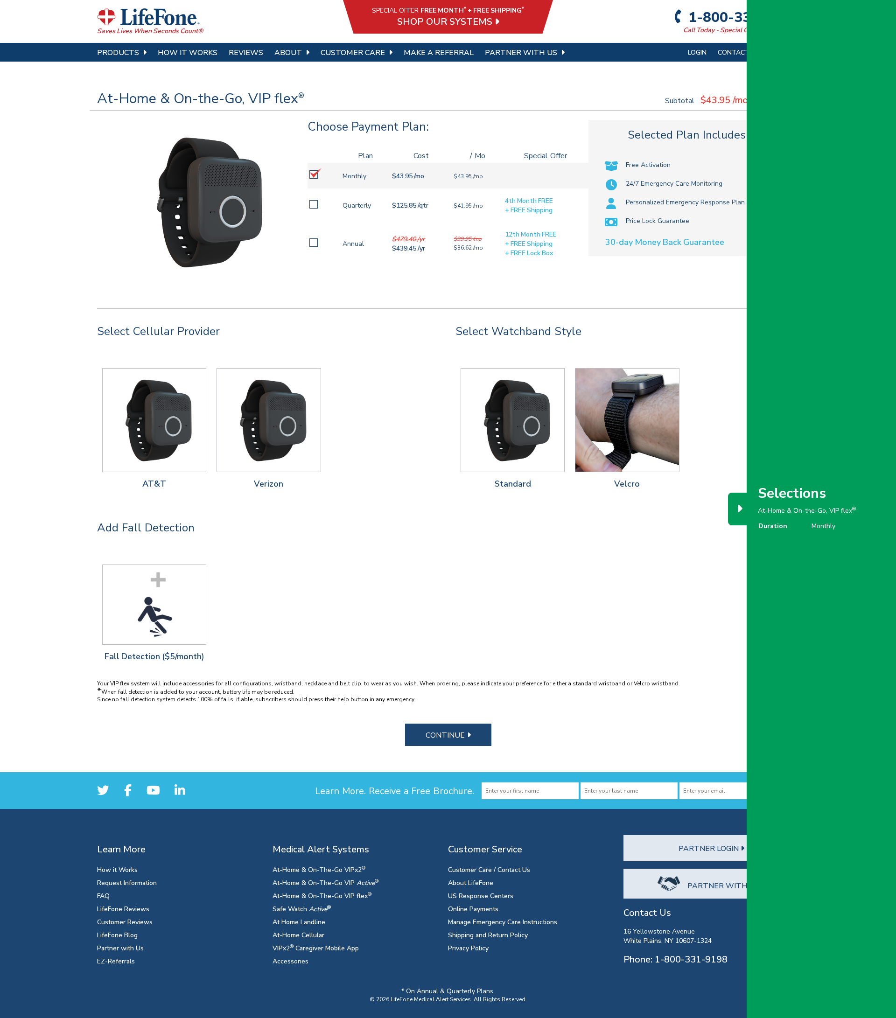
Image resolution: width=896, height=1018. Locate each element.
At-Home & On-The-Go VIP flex (322, 895)
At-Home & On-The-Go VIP (325, 882)
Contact (733, 52)
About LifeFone (470, 882)
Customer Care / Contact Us (489, 869)
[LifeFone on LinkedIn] (180, 790)
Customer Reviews (125, 922)
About (288, 52)
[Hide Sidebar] (739, 509)
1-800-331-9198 (742, 16)
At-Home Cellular (298, 935)
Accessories (290, 961)
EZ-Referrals (116, 961)
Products (118, 52)
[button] (154, 420)
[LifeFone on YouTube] (153, 790)
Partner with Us (120, 948)
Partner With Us (521, 52)
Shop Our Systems (446, 21)
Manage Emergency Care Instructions (502, 922)
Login (697, 52)
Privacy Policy (468, 948)
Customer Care (353, 52)
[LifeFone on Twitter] (103, 790)
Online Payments (473, 909)
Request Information (127, 882)
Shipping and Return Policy (488, 935)
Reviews (246, 52)
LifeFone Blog (117, 935)
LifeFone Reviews (123, 909)
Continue (446, 734)
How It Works (187, 52)
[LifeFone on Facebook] (128, 790)
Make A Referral (439, 52)
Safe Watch (302, 909)
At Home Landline (299, 922)
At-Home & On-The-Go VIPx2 (319, 869)
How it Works (117, 869)
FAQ (103, 895)
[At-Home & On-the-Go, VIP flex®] (202, 202)
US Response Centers (480, 895)
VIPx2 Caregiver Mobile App (316, 948)
